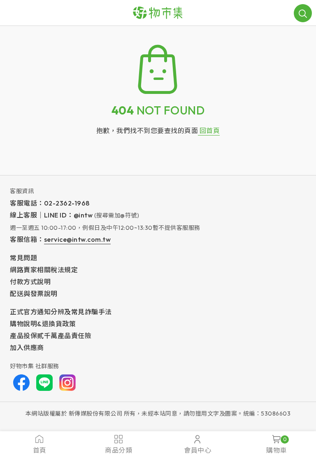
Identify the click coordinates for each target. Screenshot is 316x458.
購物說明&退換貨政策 (43, 324)
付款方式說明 (30, 282)
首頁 (39, 450)
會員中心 (197, 450)
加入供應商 (27, 348)
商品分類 (118, 450)
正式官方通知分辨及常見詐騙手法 (61, 312)
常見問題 (23, 258)
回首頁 (209, 130)
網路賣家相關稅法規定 (44, 270)
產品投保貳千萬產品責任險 (50, 336)
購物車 (276, 445)
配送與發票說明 (34, 294)
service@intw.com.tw (77, 239)
